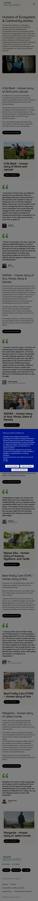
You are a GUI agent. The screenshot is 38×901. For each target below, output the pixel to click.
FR (7, 461)
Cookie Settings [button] (16, 451)
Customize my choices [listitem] (19, 470)
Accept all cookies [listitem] (12, 466)
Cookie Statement (15, 453)
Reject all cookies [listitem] (27, 466)
